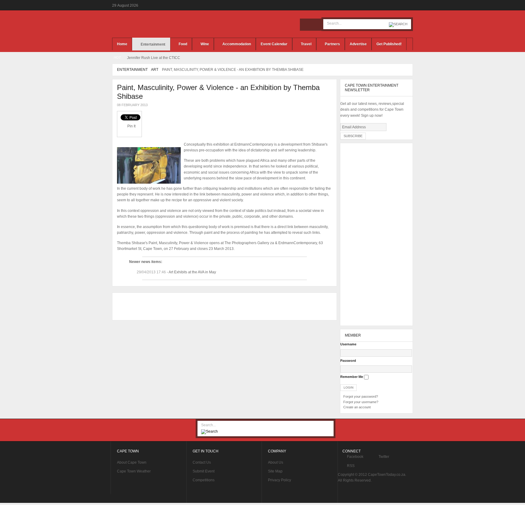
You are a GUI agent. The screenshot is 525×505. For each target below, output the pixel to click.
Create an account (357, 407)
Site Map (275, 471)
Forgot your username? (360, 402)
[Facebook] (306, 24)
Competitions (203, 480)
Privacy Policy (279, 480)
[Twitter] (315, 24)
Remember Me (351, 377)
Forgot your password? (360, 396)
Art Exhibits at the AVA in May (192, 272)
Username (348, 344)
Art (154, 69)
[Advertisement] (223, 306)
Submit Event (203, 471)
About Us (275, 462)
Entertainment (132, 69)
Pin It (131, 126)
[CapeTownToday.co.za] (159, 24)
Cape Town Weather (134, 471)
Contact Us (202, 462)
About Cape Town (131, 462)
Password (348, 360)
